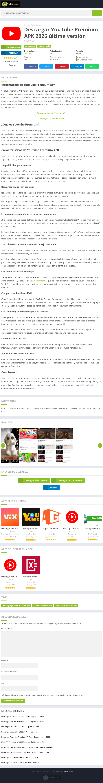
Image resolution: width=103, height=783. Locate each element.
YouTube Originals (38, 280)
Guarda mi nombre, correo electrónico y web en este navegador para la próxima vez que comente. (43, 695)
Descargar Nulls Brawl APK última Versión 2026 (19, 757)
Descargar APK (13, 47)
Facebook (32, 66)
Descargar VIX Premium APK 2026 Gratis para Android (22, 716)
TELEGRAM (13, 53)
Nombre (5, 660)
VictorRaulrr (68, 771)
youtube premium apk (43, 605)
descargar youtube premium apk (16, 605)
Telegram (78, 66)
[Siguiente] (100, 445)
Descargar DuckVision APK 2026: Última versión (20, 762)
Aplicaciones (36, 25)
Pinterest (63, 66)
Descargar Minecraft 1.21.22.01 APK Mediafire (19, 732)
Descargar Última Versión (36, 480)
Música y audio (44, 46)
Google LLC (28, 53)
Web (3, 683)
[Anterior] (3, 445)
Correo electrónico (9, 672)
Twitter (47, 66)
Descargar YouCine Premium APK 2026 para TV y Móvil (22, 721)
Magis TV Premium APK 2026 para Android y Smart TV (22, 742)
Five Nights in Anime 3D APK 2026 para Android (20, 726)
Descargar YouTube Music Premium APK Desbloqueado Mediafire (27, 747)
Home (26, 25)
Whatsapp (93, 66)
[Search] (97, 13)
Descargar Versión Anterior (70, 480)
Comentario (6, 628)
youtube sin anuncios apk (66, 605)
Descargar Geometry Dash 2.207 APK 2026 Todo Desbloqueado (26, 752)
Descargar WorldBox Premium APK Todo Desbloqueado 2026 (25, 737)
